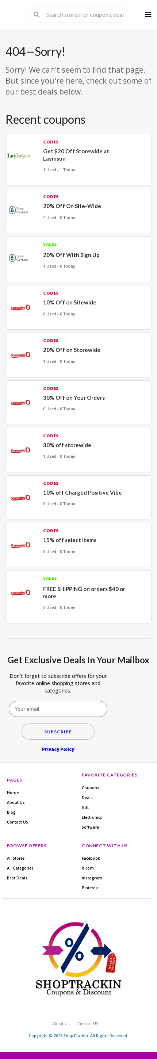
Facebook (91, 858)
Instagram (92, 877)
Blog (11, 812)
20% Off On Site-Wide (72, 206)
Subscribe (58, 731)
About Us (16, 802)
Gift (85, 807)
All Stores (16, 858)
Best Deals (17, 877)
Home (13, 792)
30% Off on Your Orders (74, 397)
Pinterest (90, 887)
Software (90, 827)
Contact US (17, 822)
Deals (87, 797)
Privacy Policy (58, 749)
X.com (88, 868)
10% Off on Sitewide (69, 302)
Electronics (92, 817)
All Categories (20, 868)
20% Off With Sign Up (71, 255)
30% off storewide (67, 445)
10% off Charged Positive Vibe (82, 492)
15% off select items (69, 540)
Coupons (90, 787)
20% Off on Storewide (71, 349)
